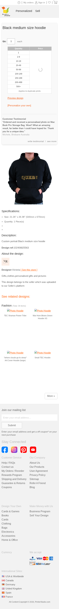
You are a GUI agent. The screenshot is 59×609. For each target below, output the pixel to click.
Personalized (24, 11)
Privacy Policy (37, 475)
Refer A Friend (38, 483)
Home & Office (10, 540)
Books (5, 515)
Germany (10, 584)
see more (51, 141)
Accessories (8, 536)
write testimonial (36, 141)
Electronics (8, 531)
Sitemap (34, 479)
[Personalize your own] (19, 105)
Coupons (7, 487)
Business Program (40, 511)
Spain (8, 592)
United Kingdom (14, 588)
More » (51, 396)
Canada (10, 580)
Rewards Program (12, 475)
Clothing (6, 523)
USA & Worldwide (15, 576)
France (9, 596)
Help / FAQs (8, 462)
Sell (37, 11)
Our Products (37, 467)
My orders (28, 2)
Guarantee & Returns (13, 483)
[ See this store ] (29, 269)
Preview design (15, 98)
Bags (4, 527)
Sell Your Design (39, 515)
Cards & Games (10, 511)
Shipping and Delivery (14, 479)
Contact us (8, 467)
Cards (5, 519)
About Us (35, 462)
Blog (32, 487)
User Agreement (39, 471)
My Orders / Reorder (13, 471)
